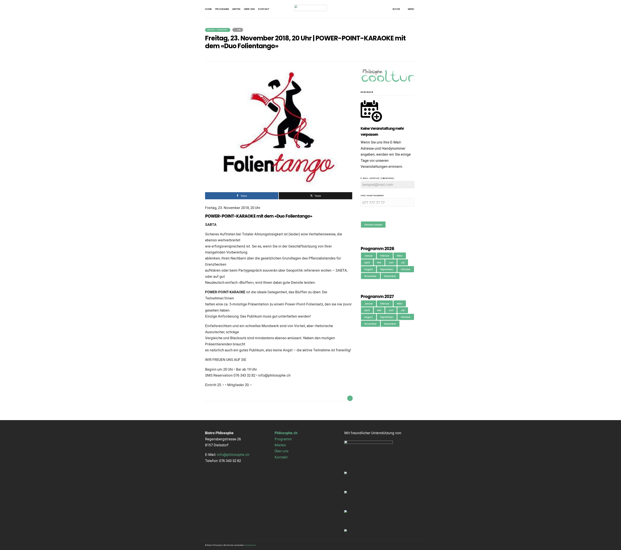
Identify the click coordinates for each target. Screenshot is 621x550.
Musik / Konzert (217, 30)
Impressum (251, 545)
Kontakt (263, 9)
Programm (222, 9)
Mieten (236, 9)
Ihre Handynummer (372, 196)
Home (208, 9)
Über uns (249, 9)
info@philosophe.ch (233, 455)
